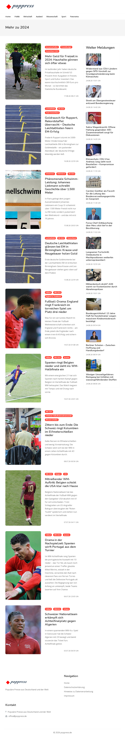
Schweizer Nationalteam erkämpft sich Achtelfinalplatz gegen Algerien (61, 619)
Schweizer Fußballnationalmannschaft (59, 416)
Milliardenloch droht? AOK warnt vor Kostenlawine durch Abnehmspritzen (101, 287)
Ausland (39, 16)
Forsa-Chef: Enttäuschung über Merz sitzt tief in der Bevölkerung (99, 225)
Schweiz (66, 609)
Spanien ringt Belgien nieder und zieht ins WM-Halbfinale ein (61, 366)
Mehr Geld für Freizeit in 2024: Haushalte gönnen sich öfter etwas (61, 59)
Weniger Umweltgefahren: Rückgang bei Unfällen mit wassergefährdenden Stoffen (101, 377)
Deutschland (71, 238)
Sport (64, 16)
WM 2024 (57, 292)
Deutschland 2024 (52, 51)
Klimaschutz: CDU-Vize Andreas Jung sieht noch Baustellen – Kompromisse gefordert (100, 163)
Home (8, 16)
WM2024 (57, 609)
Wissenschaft (52, 16)
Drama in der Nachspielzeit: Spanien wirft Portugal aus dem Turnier (60, 545)
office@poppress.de (18, 716)
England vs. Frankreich (53, 296)
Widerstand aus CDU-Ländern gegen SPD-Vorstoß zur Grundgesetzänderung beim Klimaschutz (101, 72)
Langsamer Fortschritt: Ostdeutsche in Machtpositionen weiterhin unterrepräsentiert (99, 256)
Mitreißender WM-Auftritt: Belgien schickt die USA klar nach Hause (61, 482)
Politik (17, 16)
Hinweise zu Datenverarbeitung (78, 691)
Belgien (58, 474)
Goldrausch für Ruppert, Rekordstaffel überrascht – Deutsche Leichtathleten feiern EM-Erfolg (61, 124)
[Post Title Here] (101, 59)
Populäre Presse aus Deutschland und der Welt (29, 712)
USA (65, 474)
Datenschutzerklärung (74, 687)
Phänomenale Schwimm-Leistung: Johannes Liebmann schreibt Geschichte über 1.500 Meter (61, 186)
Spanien (66, 357)
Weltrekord (61, 174)
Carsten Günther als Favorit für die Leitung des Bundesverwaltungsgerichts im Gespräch (100, 195)
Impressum (69, 695)
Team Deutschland (52, 113)
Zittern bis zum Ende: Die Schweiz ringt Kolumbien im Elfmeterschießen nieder (61, 430)
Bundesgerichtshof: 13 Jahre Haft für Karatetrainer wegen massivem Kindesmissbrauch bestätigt (101, 317)
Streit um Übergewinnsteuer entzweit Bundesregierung (100, 102)
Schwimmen (50, 174)
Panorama (74, 16)
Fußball (48, 292)
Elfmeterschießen (52, 420)
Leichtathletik (50, 109)
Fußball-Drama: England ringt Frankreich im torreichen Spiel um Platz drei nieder (61, 307)
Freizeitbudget (66, 47)
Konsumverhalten (52, 47)
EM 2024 (61, 109)
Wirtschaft (27, 16)
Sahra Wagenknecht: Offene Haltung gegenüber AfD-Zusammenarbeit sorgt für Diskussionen (100, 131)
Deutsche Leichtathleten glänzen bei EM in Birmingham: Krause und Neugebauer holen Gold (61, 248)
